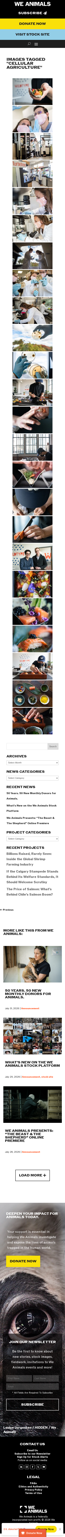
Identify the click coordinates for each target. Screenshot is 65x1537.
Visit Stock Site (33, 34)
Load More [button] (30, 1175)
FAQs (33, 1483)
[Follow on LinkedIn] (21, 1467)
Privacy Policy (33, 1489)
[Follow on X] (38, 1467)
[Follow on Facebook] (32, 1467)
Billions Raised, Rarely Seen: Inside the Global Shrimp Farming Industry (29, 859)
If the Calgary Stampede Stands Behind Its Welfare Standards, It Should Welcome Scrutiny (32, 876)
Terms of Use (33, 1493)
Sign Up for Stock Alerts (32, 1457)
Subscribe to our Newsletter (32, 1453)
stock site (47, 1076)
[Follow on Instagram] (27, 1467)
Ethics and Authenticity (33, 1486)
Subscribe (30, 13)
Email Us (32, 1450)
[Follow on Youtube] (44, 1467)
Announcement (30, 1008)
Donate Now (32, 24)
